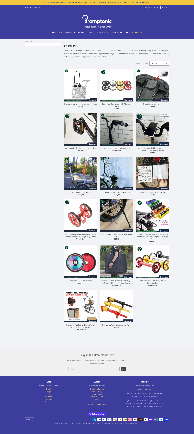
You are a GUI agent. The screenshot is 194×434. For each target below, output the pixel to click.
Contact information (132, 423)
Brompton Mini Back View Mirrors (116, 148)
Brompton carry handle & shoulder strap (80, 104)
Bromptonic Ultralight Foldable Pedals (80, 148)
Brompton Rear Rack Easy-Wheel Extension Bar (152, 282)
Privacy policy (97, 423)
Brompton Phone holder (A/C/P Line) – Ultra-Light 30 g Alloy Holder (152, 149)
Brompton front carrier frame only (116, 192)
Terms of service (108, 423)
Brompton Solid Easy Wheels (80, 281)
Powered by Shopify (75, 423)
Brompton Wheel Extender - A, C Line (116, 325)
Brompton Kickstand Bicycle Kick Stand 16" (116, 235)
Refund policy (87, 423)
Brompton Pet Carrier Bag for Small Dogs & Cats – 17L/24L (80, 326)
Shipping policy (120, 423)
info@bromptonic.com (145, 389)
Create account (154, 7)
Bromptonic (63, 423)
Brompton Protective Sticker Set (152, 192)
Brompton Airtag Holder (152, 104)
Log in (146, 7)
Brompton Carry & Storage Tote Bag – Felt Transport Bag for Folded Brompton (116, 282)
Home (27, 41)
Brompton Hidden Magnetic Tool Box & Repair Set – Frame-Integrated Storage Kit (152, 236)
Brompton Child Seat (80, 192)
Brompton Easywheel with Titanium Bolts (116, 105)
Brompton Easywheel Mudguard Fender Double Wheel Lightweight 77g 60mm (81, 235)
